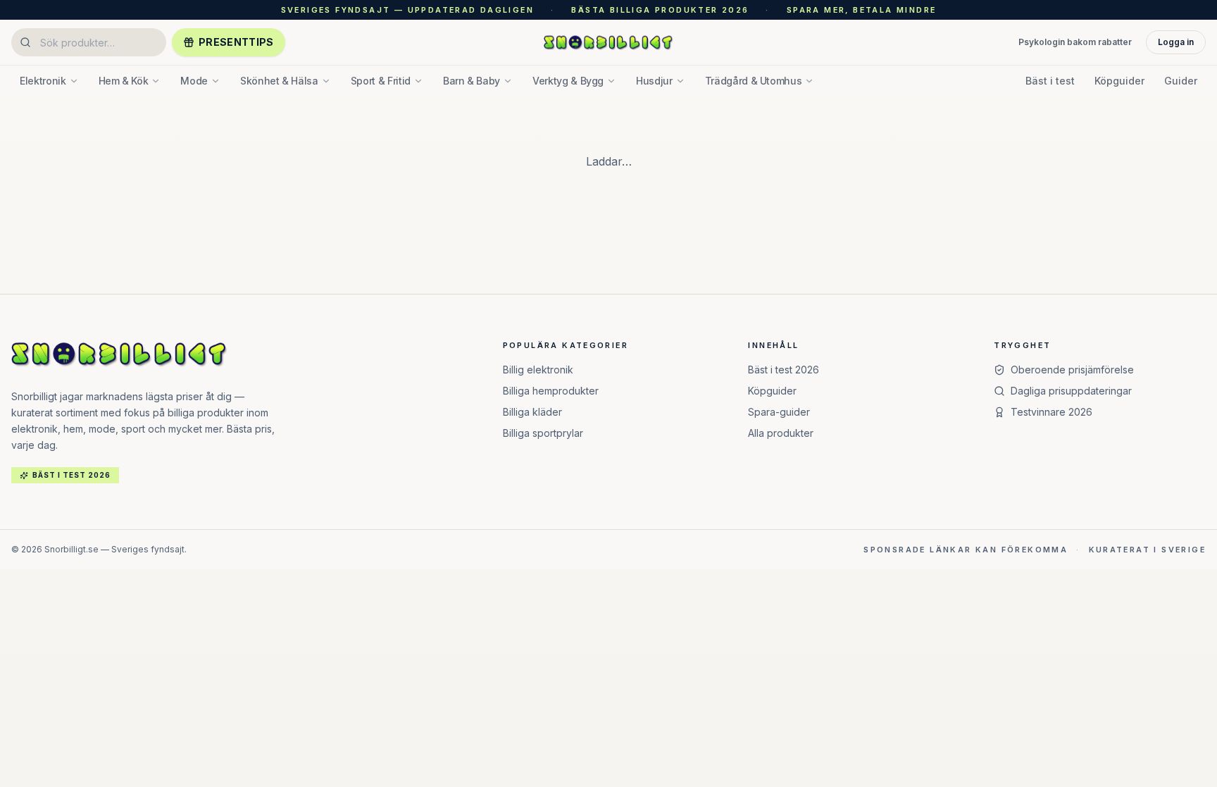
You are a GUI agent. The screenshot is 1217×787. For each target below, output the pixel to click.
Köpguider (1119, 81)
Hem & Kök (124, 81)
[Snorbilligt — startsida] (608, 42)
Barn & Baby (471, 81)
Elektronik (43, 81)
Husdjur (654, 81)
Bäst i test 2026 (783, 370)
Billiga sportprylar (543, 433)
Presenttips (236, 42)
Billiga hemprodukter (551, 391)
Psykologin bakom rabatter (1075, 42)
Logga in (1176, 42)
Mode (194, 81)
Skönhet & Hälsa (279, 81)
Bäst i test (1050, 81)
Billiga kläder (532, 412)
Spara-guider (779, 412)
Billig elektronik (538, 370)
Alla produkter (780, 433)
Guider (1180, 81)
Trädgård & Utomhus (753, 81)
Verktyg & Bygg (568, 81)
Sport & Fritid (381, 81)
